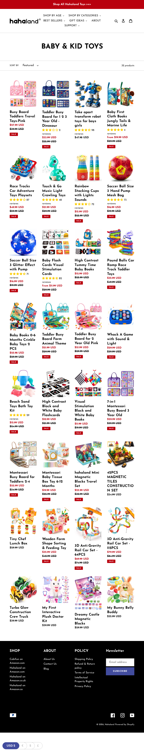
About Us (49, 659)
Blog (46, 669)
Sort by (14, 65)
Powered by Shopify (124, 724)
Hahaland (109, 724)
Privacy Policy (83, 686)
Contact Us (50, 664)
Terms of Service (84, 672)
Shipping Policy (84, 659)
